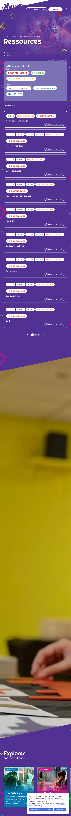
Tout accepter (35, 810)
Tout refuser (47, 810)
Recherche (14, 3)
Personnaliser (60, 810)
